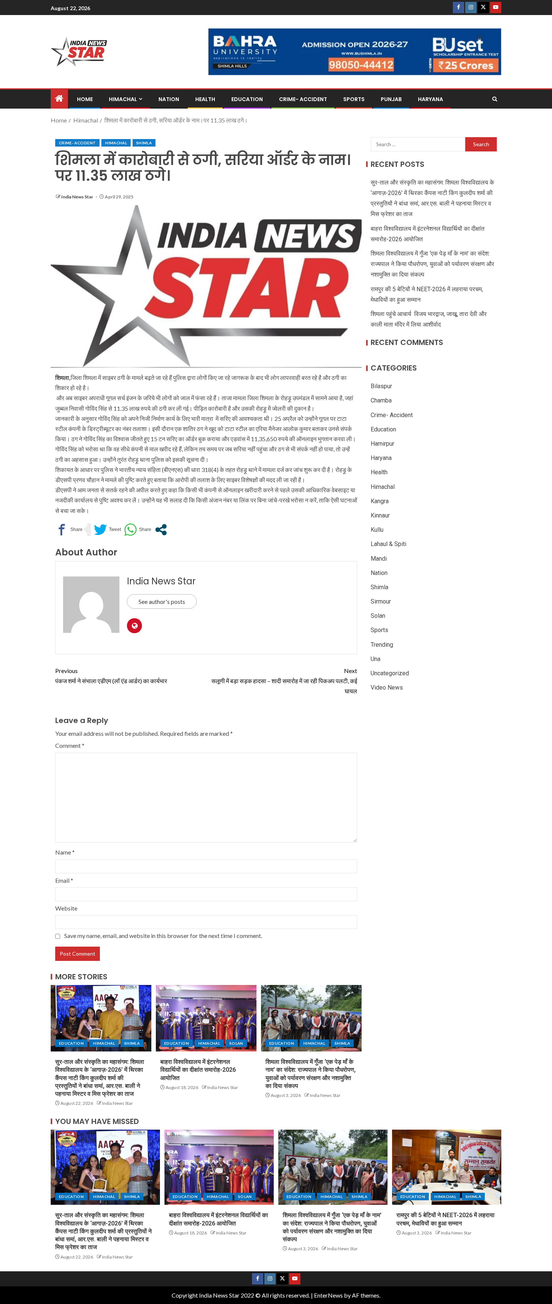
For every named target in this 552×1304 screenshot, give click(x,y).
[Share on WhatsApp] (137, 529)
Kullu (377, 530)
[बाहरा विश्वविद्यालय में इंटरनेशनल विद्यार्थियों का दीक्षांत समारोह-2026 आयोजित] (206, 1018)
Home (85, 99)
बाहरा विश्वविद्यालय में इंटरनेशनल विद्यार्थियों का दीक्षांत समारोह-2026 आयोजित (198, 1070)
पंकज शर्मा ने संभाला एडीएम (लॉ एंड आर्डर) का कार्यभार (111, 675)
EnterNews (328, 1295)
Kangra (380, 501)
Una (375, 659)
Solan (236, 1043)
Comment (69, 745)
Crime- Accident (303, 99)
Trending (382, 644)
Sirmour (381, 601)
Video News (387, 687)
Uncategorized (390, 673)
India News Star (77, 197)
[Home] (59, 98)
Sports (354, 99)
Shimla (144, 143)
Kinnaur (380, 515)
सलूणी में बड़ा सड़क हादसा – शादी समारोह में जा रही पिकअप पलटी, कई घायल (284, 680)
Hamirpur (382, 443)
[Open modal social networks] (160, 529)
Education (247, 99)
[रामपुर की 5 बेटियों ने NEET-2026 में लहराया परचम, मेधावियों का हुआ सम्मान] (446, 1167)
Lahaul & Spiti (388, 544)
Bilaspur (381, 386)
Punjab (391, 99)
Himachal (123, 99)
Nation (168, 99)
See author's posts (162, 601)
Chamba (381, 400)
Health (205, 99)
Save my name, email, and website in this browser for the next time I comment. (163, 935)
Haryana (430, 99)
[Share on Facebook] (69, 529)
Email (64, 880)
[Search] (494, 99)
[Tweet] (107, 529)
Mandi (379, 558)
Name (65, 852)
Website (66, 908)
